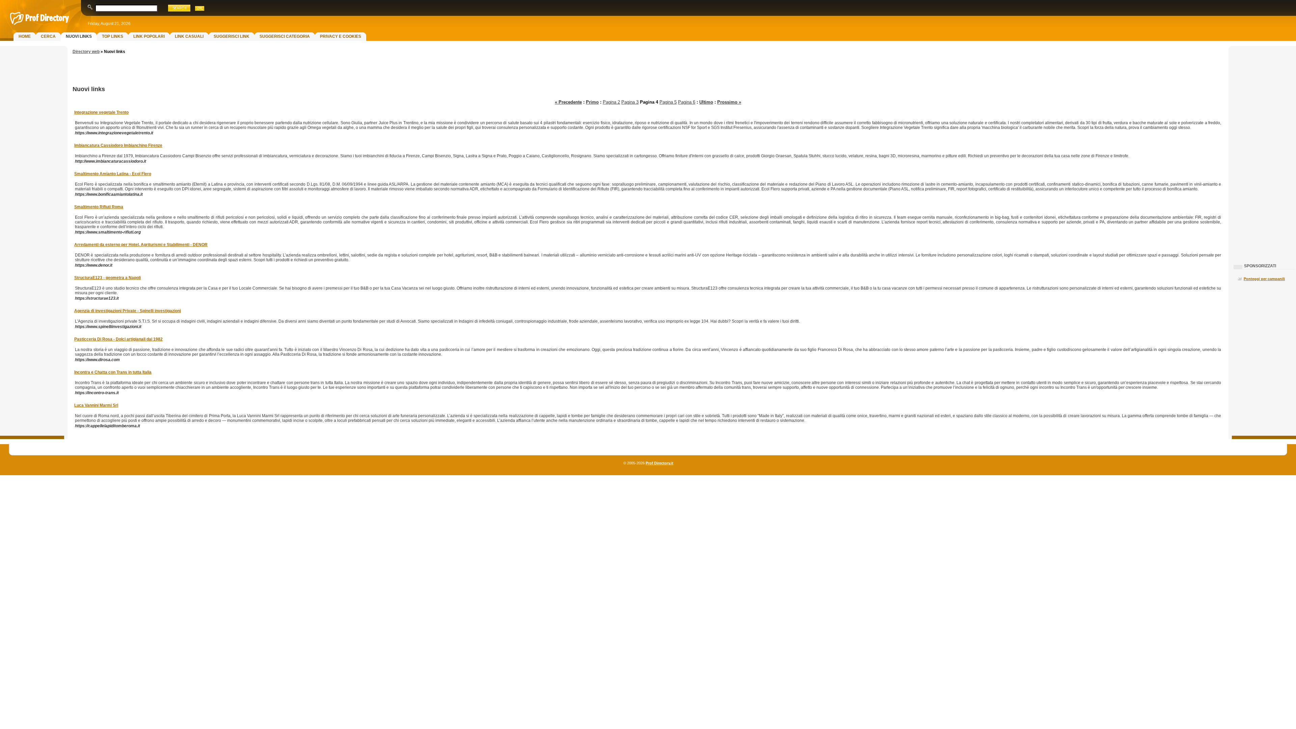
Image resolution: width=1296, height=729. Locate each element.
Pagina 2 (611, 102)
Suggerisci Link (231, 36)
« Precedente (568, 102)
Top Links (112, 36)
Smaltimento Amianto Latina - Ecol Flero (112, 173)
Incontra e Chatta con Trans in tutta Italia (113, 372)
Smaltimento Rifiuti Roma (98, 207)
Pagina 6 (686, 102)
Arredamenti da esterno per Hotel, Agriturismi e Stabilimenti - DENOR (141, 244)
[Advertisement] (32, 157)
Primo (592, 102)
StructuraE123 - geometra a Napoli (107, 277)
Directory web (86, 51)
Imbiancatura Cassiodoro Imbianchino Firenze (118, 145)
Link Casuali (189, 36)
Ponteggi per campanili (1264, 279)
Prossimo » (729, 102)
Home (25, 36)
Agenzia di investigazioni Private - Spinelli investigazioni (127, 310)
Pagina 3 (630, 102)
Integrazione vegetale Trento (101, 112)
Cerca (48, 36)
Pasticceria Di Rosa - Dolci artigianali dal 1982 (118, 339)
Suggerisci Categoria (285, 36)
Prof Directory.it (659, 463)
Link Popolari (149, 36)
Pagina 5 (668, 102)
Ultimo (706, 102)
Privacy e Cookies (340, 36)
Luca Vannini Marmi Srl (96, 405)
